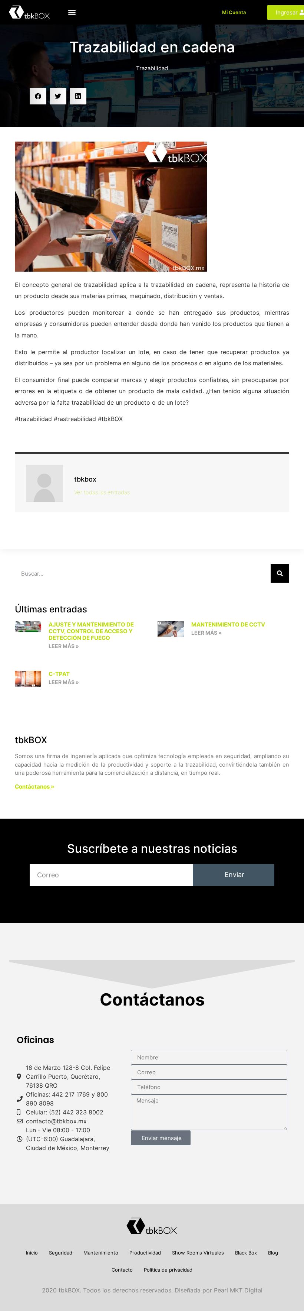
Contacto (122, 1270)
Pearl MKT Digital (238, 1290)
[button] (72, 12)
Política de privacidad (168, 1270)
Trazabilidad (152, 68)
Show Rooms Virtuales (198, 1253)
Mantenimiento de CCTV (228, 624)
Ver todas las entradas (102, 492)
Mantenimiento (100, 1253)
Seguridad (60, 1253)
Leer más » (64, 646)
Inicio (32, 1253)
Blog (273, 1253)
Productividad (145, 1253)
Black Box (246, 1253)
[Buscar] (280, 573)
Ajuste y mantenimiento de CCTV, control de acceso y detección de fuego (91, 631)
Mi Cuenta (234, 12)
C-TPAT (59, 673)
